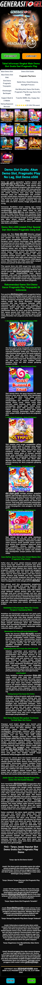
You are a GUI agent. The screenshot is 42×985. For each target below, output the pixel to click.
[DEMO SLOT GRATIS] (7, 115)
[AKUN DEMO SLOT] (7, 143)
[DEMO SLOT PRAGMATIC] (35, 115)
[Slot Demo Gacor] (21, 334)
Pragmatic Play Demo (27, 76)
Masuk (31, 981)
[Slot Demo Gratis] (21, 479)
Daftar (11, 981)
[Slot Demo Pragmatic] (21, 430)
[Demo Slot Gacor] (21, 379)
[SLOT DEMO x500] (21, 129)
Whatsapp (10, 56)
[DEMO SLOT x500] (35, 129)
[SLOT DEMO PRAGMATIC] (21, 115)
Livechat (31, 56)
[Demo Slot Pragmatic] (21, 523)
